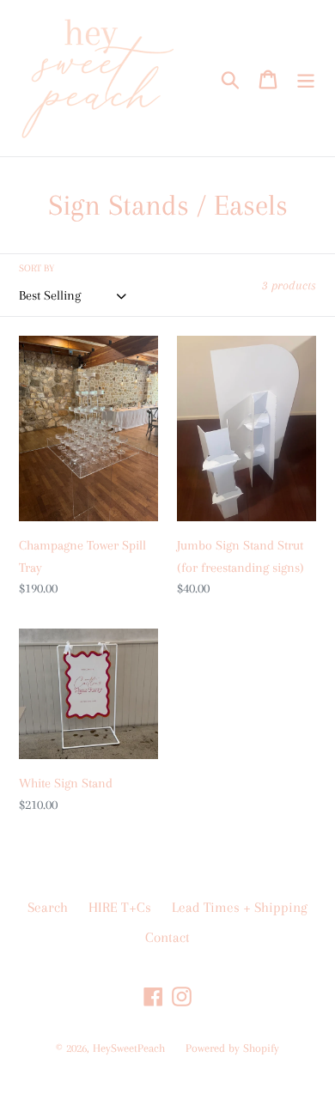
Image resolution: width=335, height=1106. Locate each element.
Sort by (36, 268)
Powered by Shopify (232, 1048)
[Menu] (306, 78)
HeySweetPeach (129, 1048)
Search (47, 907)
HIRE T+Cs (119, 907)
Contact (167, 937)
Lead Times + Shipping (240, 907)
